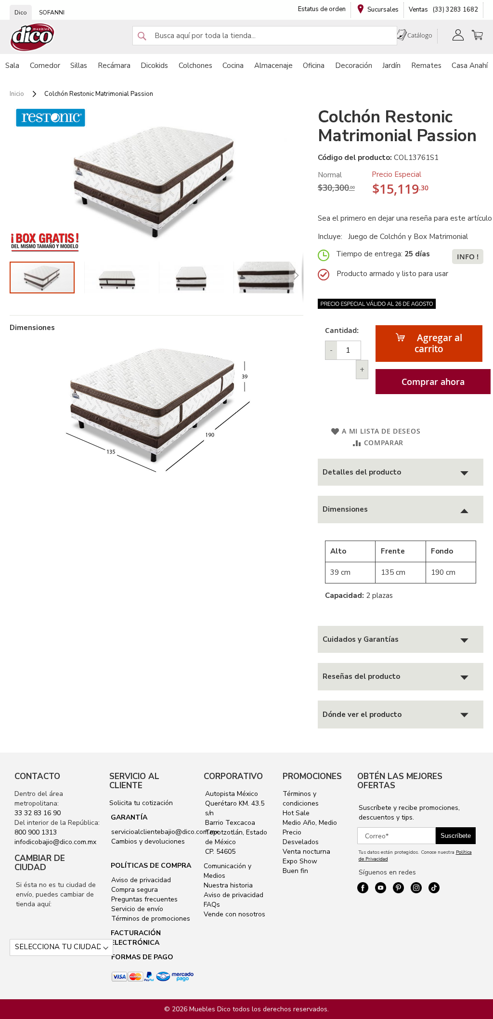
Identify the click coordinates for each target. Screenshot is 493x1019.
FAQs (212, 904)
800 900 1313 (35, 832)
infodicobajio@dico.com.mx (55, 842)
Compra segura (133, 889)
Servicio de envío (136, 908)
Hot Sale (296, 813)
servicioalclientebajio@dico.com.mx (165, 831)
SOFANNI (52, 12)
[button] (121, 277)
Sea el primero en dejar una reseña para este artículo (405, 218)
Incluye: (332, 236)
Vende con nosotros (234, 914)
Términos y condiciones (301, 798)
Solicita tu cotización (141, 802)
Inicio (17, 94)
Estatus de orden (322, 9)
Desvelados (301, 842)
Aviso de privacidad (140, 880)
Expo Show (300, 861)
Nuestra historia (228, 885)
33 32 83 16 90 (37, 813)
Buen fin (295, 870)
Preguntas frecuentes (143, 899)
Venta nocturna (306, 851)
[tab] (400, 472)
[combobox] (264, 35)
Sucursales (383, 9)
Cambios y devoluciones (147, 841)
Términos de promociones (149, 918)
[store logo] (33, 37)
